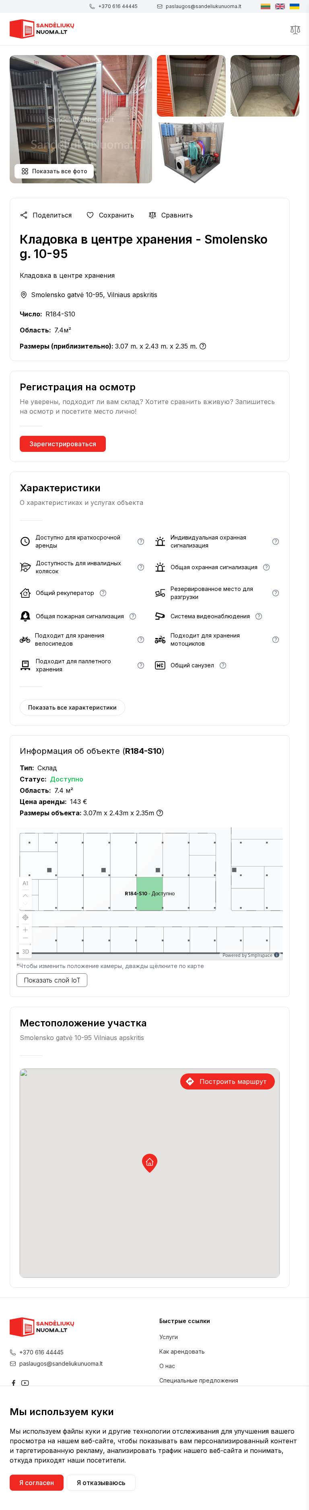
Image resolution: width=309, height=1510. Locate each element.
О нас (167, 1365)
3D (25, 951)
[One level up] (25, 895)
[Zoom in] (25, 929)
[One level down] (25, 904)
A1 (25, 883)
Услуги (168, 1337)
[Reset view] (25, 917)
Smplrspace (260, 955)
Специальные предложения (198, 1380)
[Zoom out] (25, 939)
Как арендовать (182, 1351)
